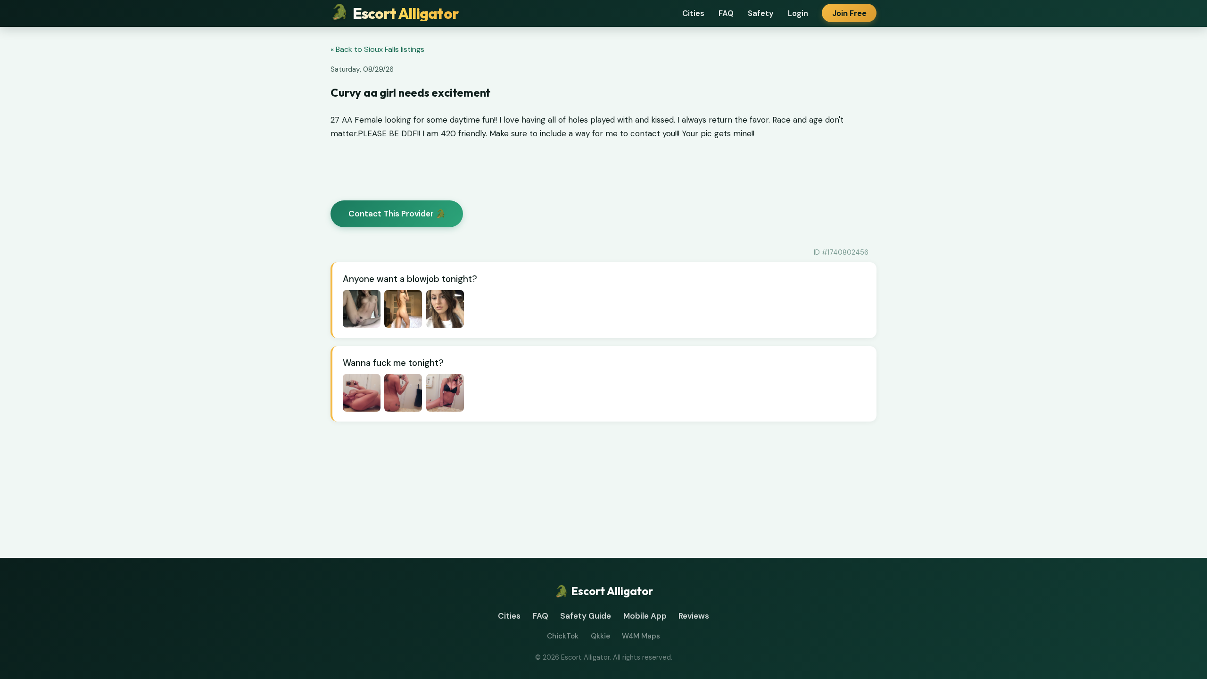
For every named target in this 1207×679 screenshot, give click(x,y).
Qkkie (600, 636)
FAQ (726, 13)
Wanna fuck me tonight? (393, 363)
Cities (693, 13)
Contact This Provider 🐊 (397, 213)
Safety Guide (585, 616)
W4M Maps (641, 636)
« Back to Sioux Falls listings (377, 49)
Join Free (849, 13)
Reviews (693, 616)
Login (798, 13)
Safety (761, 13)
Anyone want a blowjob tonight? (410, 279)
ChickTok (563, 636)
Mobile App (645, 616)
